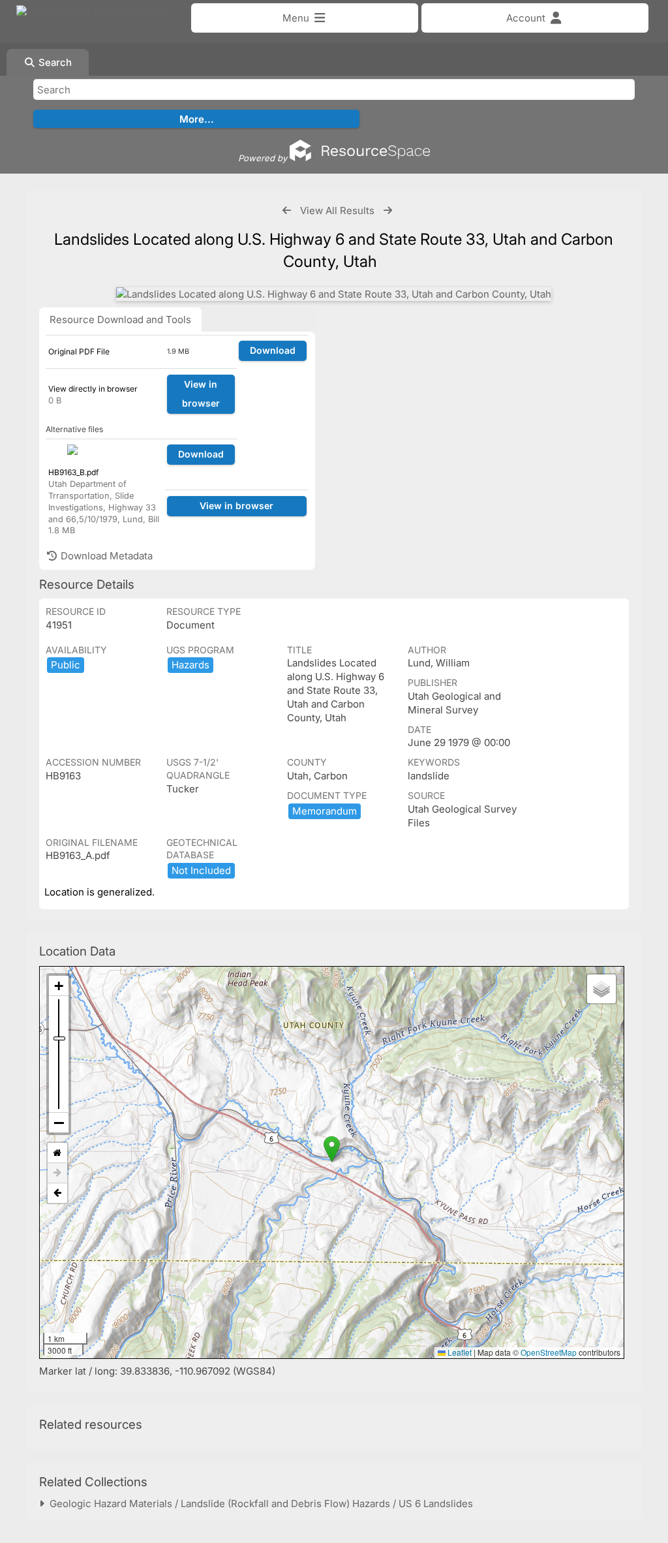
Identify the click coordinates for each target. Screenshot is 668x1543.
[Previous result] (287, 210)
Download (273, 350)
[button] (332, 1149)
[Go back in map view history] (57, 1193)
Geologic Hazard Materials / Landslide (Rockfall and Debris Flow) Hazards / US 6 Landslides (258, 1503)
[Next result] (388, 210)
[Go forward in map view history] (57, 1173)
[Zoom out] (58, 1122)
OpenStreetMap (549, 1352)
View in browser (201, 394)
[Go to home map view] (57, 1153)
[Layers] (601, 988)
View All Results (337, 210)
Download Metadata (105, 556)
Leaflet (459, 1352)
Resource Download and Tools (120, 319)
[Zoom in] (58, 986)
